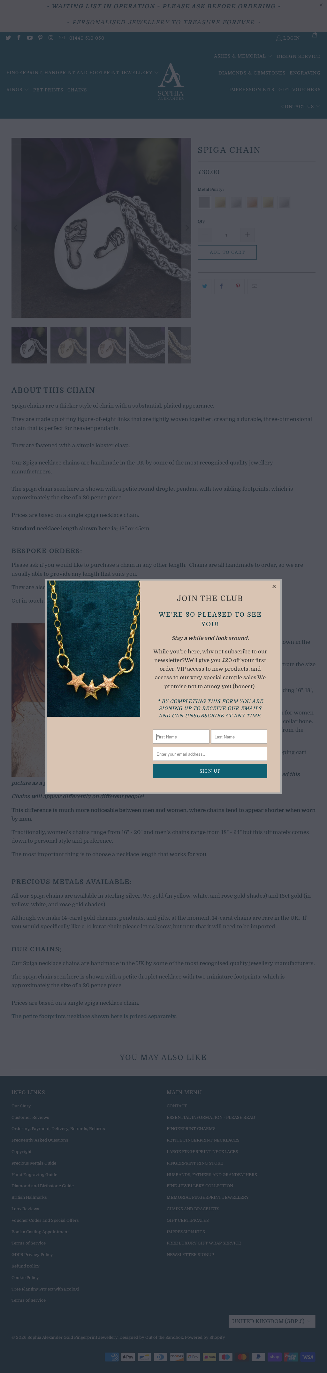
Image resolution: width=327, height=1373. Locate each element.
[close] (274, 586)
